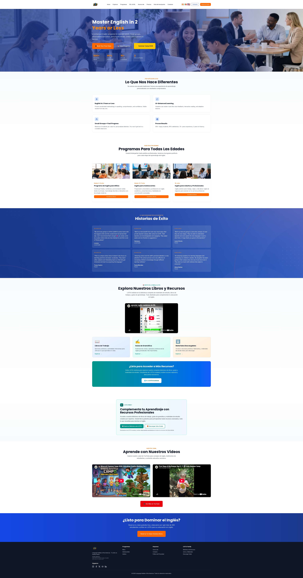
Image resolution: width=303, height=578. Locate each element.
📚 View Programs (124, 46)
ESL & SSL (132, 4)
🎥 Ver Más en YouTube (151, 504)
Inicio (108, 4)
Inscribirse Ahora (111, 196)
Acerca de (141, 4)
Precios (149, 4)
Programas (123, 4)
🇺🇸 (188, 4)
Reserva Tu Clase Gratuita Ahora (151, 534)
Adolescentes (126, 551)
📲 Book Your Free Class (103, 46)
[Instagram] (93, 566)
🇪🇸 (183, 4)
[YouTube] (103, 566)
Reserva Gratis (205, 4)
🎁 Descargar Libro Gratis (155, 426)
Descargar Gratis (187, 554)
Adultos (124, 554)
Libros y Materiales (188, 551)
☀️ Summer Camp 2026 (144, 46)
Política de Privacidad (158, 554)
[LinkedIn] (106, 566)
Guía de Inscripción (159, 4)
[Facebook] (96, 566)
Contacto (170, 4)
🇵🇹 (186, 4)
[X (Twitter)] (99, 566)
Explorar (115, 4)
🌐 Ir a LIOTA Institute (151, 380)
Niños (123, 549)
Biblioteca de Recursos (189, 549)
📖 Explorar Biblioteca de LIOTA (132, 426)
